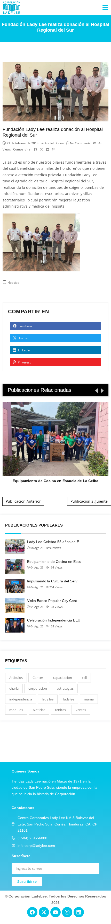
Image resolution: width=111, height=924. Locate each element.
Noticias (13, 282)
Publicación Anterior (23, 501)
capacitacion (62, 677)
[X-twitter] (44, 912)
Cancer (38, 677)
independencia (20, 699)
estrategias (65, 688)
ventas (81, 709)
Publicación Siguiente (89, 501)
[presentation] (96, 390)
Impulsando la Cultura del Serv (52, 581)
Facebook (25, 326)
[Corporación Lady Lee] (12, 7)
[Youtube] (55, 912)
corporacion (37, 688)
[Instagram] (67, 912)
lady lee (47, 699)
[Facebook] (32, 912)
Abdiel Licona (54, 143)
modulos (16, 709)
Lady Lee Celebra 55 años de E (53, 542)
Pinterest (24, 362)
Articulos (16, 677)
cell (84, 677)
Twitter (23, 338)
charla (14, 688)
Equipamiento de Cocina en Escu (54, 561)
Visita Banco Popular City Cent (52, 601)
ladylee (68, 699)
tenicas (60, 709)
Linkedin (23, 350)
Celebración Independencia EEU (53, 620)
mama (89, 699)
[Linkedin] (79, 912)
